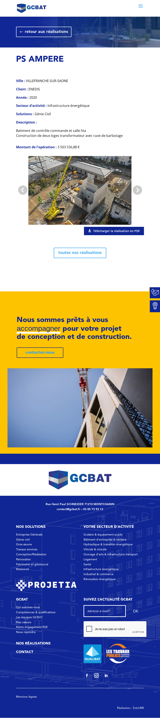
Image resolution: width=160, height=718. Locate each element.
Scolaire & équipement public (103, 534)
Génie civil (23, 539)
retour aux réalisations (46, 32)
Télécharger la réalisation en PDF (116, 231)
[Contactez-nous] (154, 292)
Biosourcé (22, 569)
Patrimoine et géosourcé (32, 564)
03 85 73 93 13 (93, 509)
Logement (90, 559)
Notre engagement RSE (32, 627)
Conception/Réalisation (31, 554)
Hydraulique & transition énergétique (108, 544)
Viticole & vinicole (95, 549)
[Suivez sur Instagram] (96, 675)
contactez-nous (40, 353)
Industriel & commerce (99, 574)
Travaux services (26, 549)
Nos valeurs (23, 622)
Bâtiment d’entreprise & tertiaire (105, 539)
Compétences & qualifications (35, 612)
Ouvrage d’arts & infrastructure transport (111, 554)
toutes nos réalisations (80, 253)
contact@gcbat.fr (68, 509)
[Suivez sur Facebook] (87, 675)
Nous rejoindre (26, 632)
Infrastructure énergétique (101, 569)
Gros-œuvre (24, 544)
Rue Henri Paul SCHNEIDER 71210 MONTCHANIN (80, 504)
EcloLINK (138, 708)
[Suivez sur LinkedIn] (106, 675)
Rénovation (23, 559)
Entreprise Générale (29, 534)
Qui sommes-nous (28, 607)
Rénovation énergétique (100, 579)
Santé (87, 564)
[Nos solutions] (154, 306)
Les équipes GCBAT (29, 617)
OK (135, 610)
